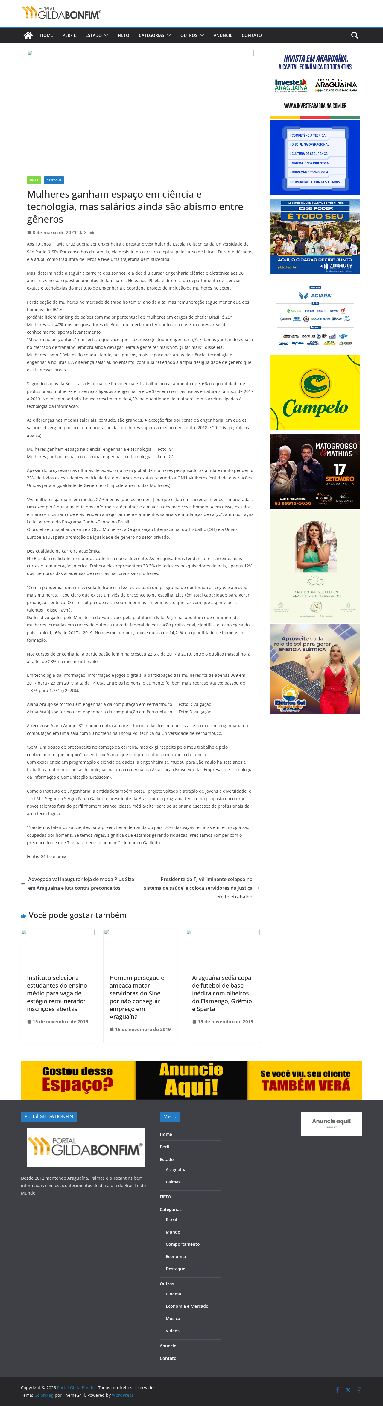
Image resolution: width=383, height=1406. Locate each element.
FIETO (123, 35)
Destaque (54, 180)
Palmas (173, 1182)
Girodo (89, 232)
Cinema (173, 1294)
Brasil (34, 180)
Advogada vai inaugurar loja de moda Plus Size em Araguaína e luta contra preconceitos (81, 883)
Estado (94, 35)
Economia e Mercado (187, 1306)
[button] (105, 35)
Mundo (173, 1232)
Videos (173, 1331)
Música (173, 1318)
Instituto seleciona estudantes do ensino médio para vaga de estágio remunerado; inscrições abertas (57, 993)
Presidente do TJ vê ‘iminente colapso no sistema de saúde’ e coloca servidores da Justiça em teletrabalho (198, 888)
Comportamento (183, 1244)
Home (46, 35)
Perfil (69, 35)
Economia (176, 1256)
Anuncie (223, 35)
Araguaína (176, 1169)
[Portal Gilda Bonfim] (28, 35)
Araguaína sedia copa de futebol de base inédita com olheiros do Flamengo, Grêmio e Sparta (222, 993)
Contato (252, 35)
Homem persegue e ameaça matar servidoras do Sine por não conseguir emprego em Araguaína (137, 997)
